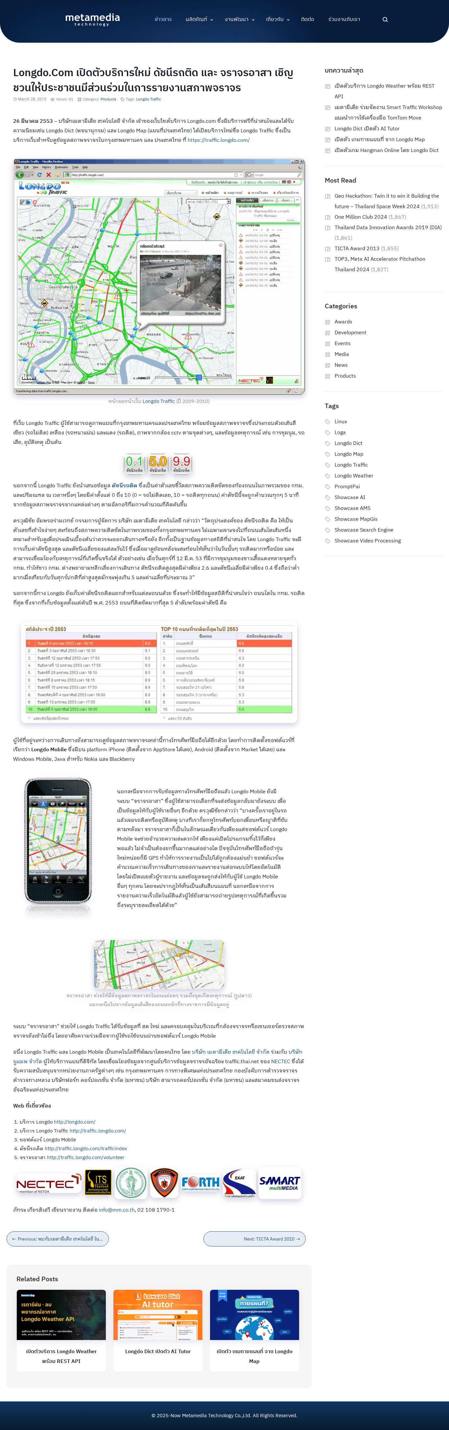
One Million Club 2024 (361, 217)
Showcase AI (350, 497)
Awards (343, 322)
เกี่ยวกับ (275, 19)
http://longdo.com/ (75, 1122)
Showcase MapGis (356, 519)
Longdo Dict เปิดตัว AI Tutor (158, 1351)
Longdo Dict (349, 443)
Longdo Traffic (148, 99)
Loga (340, 432)
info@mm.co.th (117, 1210)
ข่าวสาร (163, 19)
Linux (341, 421)
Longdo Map (349, 454)
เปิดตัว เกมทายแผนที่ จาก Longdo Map (380, 139)
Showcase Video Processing (368, 541)
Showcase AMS (352, 508)
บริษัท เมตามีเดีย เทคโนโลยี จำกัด (231, 1052)
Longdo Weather (354, 476)
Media (342, 354)
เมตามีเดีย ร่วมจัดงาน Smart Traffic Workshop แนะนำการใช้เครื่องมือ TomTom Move (388, 112)
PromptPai (347, 486)
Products (108, 99)
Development (350, 332)
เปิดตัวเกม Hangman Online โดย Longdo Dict (387, 150)
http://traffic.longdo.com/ (98, 1131)
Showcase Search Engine (364, 530)
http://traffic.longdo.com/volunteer (86, 1158)
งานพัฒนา (236, 19)
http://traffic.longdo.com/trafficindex (86, 1149)
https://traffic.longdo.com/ (219, 140)
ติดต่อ (307, 19)
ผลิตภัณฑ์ (196, 19)
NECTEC (280, 1061)
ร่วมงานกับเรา (344, 19)
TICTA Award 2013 (357, 248)
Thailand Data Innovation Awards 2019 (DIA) (388, 227)
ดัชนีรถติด (124, 485)
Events (343, 343)
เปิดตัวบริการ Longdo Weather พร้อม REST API (385, 91)
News (341, 365)
